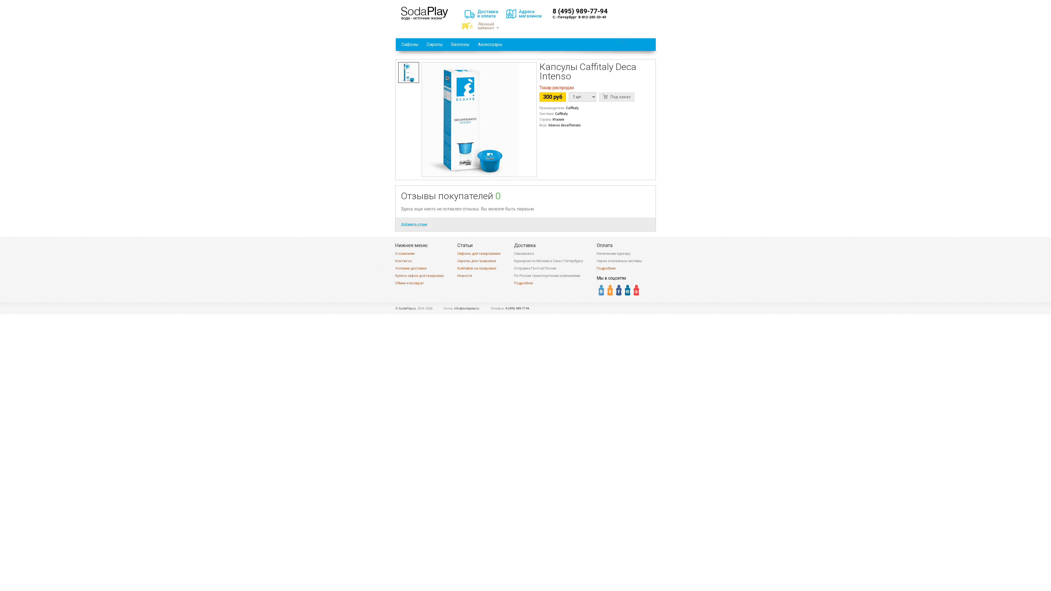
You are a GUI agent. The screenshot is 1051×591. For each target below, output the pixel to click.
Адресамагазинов (530, 14)
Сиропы (435, 44)
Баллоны (460, 44)
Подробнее (523, 283)
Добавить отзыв (414, 224)
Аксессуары (490, 44)
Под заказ (620, 96)
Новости (464, 276)
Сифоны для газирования (478, 253)
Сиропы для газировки (476, 261)
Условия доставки (411, 268)
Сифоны (410, 44)
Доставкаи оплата (487, 14)
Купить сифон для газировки (419, 276)
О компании (405, 253)
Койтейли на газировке (476, 268)
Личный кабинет (486, 26)
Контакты (403, 261)
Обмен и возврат (409, 283)
